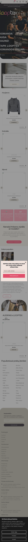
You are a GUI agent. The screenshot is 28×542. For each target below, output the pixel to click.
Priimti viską (14, 532)
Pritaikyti (14, 535)
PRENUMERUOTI (14, 275)
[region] (14, 529)
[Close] (25, 262)
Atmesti (14, 539)
